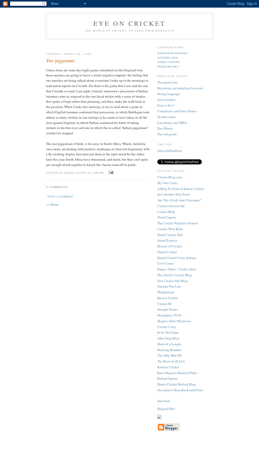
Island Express (167, 240)
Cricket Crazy (166, 327)
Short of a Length (169, 344)
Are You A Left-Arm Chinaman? (179, 200)
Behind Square (167, 378)
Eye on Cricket (129, 23)
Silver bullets (166, 99)
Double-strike (166, 117)
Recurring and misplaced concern (180, 88)
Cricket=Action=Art (171, 206)
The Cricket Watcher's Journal (177, 223)
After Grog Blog (168, 338)
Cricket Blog (166, 211)
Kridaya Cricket (168, 367)
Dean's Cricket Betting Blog (176, 384)
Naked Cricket (167, 252)
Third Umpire (166, 217)
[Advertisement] (106, 44)
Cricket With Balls (170, 229)
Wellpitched (165, 292)
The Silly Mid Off (169, 355)
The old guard (167, 134)
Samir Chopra (168, 62)
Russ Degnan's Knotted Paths (177, 373)
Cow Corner (165, 263)
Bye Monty (165, 128)
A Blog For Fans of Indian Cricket (180, 188)
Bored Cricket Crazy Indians (176, 257)
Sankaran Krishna (172, 53)
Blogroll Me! (166, 408)
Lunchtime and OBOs (172, 122)
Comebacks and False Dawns (177, 111)
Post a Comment (61, 196)
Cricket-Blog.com (169, 177)
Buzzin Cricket (167, 298)
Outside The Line (169, 286)
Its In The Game (168, 332)
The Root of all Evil (171, 361)
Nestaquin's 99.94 (169, 315)
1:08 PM (98, 172)
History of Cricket (169, 246)
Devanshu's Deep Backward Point (180, 390)
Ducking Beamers (169, 350)
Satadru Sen (167, 57)
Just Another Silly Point (173, 194)
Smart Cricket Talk (170, 234)
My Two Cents (167, 183)
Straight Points (167, 309)
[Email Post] (110, 172)
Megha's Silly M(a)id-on (174, 321)
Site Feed (163, 401)
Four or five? (166, 105)
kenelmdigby (168, 66)
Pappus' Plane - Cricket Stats (176, 269)
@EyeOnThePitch (169, 150)
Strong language (168, 94)
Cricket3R (164, 303)
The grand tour (167, 82)
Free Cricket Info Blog (172, 280)
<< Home (52, 204)
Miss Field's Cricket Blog (174, 275)
